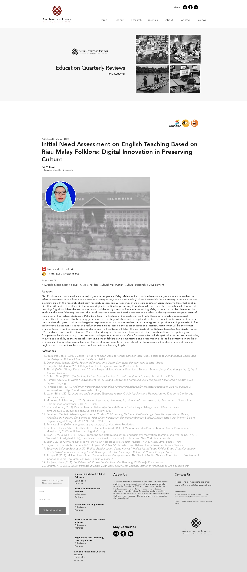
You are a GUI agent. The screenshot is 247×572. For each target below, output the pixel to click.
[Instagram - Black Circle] (185, 7)
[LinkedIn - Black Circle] (196, 7)
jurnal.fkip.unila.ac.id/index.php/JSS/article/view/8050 (78, 410)
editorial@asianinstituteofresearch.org (193, 485)
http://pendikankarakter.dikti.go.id (85, 390)
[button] (152, 20)
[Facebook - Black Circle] (190, 7)
